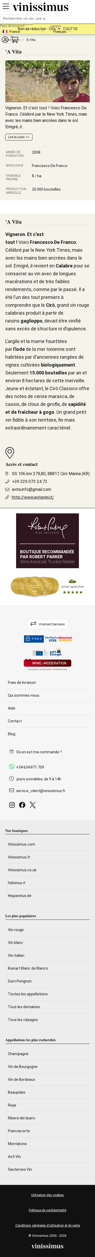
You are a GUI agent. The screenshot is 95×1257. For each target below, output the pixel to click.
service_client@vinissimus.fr (40, 791)
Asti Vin (14, 1156)
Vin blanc (15, 943)
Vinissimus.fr (19, 857)
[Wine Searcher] (47, 586)
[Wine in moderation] (47, 665)
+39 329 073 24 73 (29, 481)
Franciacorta (19, 1131)
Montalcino (17, 1144)
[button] (5, 39)
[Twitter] (34, 806)
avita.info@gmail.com (31, 489)
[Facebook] (23, 806)
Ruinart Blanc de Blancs (28, 968)
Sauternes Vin (20, 1169)
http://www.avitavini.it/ (33, 497)
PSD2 (37, 639)
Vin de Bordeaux (21, 1079)
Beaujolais (16, 1092)
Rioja (12, 1105)
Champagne (18, 1054)
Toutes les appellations (28, 994)
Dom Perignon (20, 981)
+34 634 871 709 (30, 767)
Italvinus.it (16, 883)
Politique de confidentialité (47, 1210)
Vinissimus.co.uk (22, 870)
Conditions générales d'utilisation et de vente (47, 1225)
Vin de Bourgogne (22, 1067)
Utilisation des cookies (47, 1195)
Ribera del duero (21, 1118)
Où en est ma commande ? (39, 752)
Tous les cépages (23, 1020)
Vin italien (16, 955)
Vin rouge (16, 930)
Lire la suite (16, 137)
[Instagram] (13, 806)
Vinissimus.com (21, 844)
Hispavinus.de (19, 896)
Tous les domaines (24, 1007)
